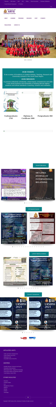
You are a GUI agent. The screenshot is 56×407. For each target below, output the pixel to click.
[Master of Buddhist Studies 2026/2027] (42, 228)
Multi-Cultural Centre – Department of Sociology (13, 369)
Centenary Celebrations (45, 1)
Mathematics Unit (7, 357)
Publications (7, 25)
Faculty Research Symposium (10, 4)
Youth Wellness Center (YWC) (10, 373)
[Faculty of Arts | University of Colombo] (9, 11)
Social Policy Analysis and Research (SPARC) (13, 371)
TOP (28, 397)
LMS (23, 1)
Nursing (5, 389)
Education (6, 380)
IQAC (19, 1)
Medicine (6, 387)
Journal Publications (41, 165)
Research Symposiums (33, 294)
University (6, 1)
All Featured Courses (33, 209)
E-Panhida (21, 4)
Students (42, 18)
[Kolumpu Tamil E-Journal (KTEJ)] (14, 184)
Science (5, 390)
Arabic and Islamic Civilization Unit (11, 353)
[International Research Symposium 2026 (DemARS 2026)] (15, 271)
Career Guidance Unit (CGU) (9, 355)
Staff (36, 18)
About (6, 18)
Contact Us (17, 25)
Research (29, 18)
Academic (13, 18)
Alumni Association (34, 1)
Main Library (13, 1)
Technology (6, 392)
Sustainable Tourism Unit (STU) (10, 358)
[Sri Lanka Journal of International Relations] (42, 184)
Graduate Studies (7, 382)
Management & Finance (8, 385)
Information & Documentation (10, 368)
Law (5, 384)
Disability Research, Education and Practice (12, 366)
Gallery (27, 1)
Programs (21, 18)
